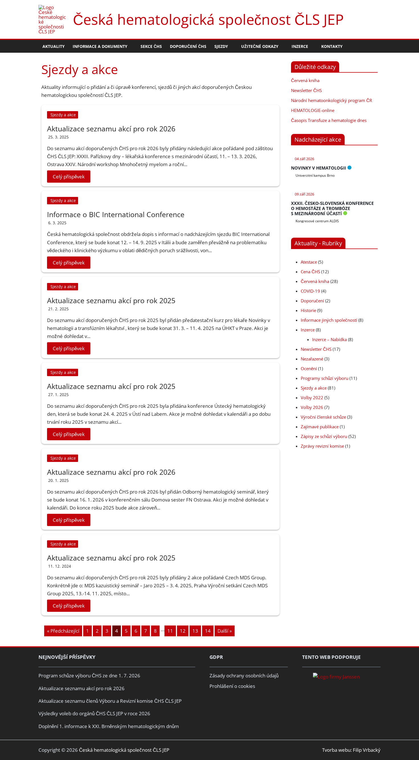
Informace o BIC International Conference (115, 214)
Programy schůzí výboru (324, 378)
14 (208, 630)
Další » (224, 630)
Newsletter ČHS (306, 90)
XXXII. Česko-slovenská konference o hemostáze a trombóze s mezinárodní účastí (332, 208)
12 (183, 630)
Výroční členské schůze (323, 417)
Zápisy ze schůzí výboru (324, 436)
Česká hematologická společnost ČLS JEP (208, 19)
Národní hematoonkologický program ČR (331, 100)
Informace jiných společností (329, 320)
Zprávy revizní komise (322, 446)
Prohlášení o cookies (232, 686)
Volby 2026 (312, 407)
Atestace (309, 262)
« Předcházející (63, 630)
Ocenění (309, 368)
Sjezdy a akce (63, 114)
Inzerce (308, 330)
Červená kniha (305, 80)
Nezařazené (312, 359)
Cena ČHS (310, 271)
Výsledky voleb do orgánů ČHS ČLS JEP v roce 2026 (94, 713)
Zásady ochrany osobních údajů (244, 675)
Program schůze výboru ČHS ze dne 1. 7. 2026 (89, 675)
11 (170, 630)
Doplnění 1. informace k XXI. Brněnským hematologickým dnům (108, 726)
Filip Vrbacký (367, 750)
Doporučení (312, 300)
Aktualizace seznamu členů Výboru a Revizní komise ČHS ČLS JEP (110, 701)
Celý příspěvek (69, 176)
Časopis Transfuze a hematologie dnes (329, 120)
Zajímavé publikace (320, 426)
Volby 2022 (312, 397)
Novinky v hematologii (318, 168)
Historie (308, 310)
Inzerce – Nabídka (329, 339)
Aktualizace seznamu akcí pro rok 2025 (111, 300)
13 (195, 630)
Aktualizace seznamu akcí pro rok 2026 (111, 128)
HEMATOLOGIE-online (312, 110)
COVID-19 (310, 291)
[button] (130, 46)
